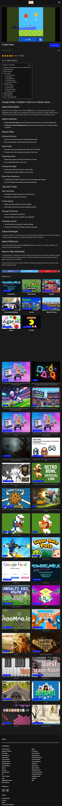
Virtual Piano (16, 678)
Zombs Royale (31, 294)
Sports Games (35, 768)
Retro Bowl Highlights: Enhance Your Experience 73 (46, 408)
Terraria (31, 312)
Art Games (6, 651)
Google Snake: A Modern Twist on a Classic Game (17, 67)
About (3, 802)
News (34, 405)
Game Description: (9, 69)
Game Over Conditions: (11, 82)
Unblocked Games (38, 455)
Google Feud (16, 582)
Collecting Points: (10, 78)
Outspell (46, 702)
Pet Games (36, 555)
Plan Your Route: (10, 86)
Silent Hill (34, 763)
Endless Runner (6, 761)
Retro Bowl (46, 534)
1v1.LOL (16, 558)
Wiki (34, 506)
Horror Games (6, 776)
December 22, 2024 (6, 50)
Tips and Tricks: (8, 84)
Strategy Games (37, 603)
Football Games (8, 603)
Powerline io (11, 294)
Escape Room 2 (46, 678)
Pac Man (31, 330)
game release (7, 455)
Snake (29, 110)
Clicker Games (6, 759)
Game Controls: (8, 71)
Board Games (36, 651)
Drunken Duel (46, 630)
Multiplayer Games (7, 780)
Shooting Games (37, 627)
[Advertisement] (31, 348)
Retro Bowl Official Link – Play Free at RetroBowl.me (46, 484)
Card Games (5, 757)
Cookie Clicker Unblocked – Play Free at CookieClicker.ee (16, 509)
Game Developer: (8, 93)
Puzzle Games (7, 579)
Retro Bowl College (16, 534)
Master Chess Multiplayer (46, 654)
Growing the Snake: (10, 80)
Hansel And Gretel (46, 726)
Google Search (27, 245)
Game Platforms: (8, 95)
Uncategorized (7, 430)
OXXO (46, 606)
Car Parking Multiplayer (11, 312)
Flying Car (16, 702)
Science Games (36, 759)
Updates (34, 778)
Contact (4, 800)
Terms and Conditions (8, 804)
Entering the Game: (10, 75)
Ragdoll (51, 294)
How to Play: (7, 73)
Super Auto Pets (46, 558)
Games (5, 531)
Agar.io (11, 330)
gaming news (5, 772)
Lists (3, 778)
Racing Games (7, 699)
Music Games (7, 675)
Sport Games (7, 723)
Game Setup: (9, 77)
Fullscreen (54, 45)
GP (3, 774)
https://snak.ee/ (12, 60)
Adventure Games (8, 627)
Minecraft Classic (51, 312)
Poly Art (16, 654)
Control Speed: (9, 87)
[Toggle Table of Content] (29, 65)
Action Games (7, 290)
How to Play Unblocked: (10, 97)
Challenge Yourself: (10, 91)
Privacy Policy (6, 798)
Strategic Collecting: (11, 89)
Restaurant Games (37, 757)
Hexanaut (16, 726)
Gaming (6, 380)
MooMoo (16, 630)
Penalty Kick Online (16, 606)
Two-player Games (37, 772)
